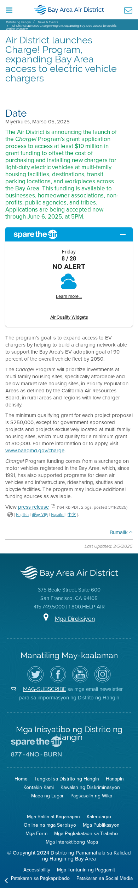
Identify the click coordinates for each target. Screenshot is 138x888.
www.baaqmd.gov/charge (34, 450)
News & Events (48, 22)
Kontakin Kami (38, 787)
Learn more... (69, 296)
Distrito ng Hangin (18, 22)
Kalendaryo (99, 816)
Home (21, 779)
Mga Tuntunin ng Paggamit (86, 870)
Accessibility (36, 870)
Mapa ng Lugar (47, 796)
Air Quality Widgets (69, 317)
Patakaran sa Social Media (104, 878)
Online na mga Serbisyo (50, 825)
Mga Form (36, 833)
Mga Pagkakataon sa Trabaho (86, 833)
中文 (72, 514)
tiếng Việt (40, 514)
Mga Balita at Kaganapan (53, 816)
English (22, 514)
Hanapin (115, 779)
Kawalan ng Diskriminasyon (90, 787)
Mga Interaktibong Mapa (72, 842)
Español (57, 514)
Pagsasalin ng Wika (91, 796)
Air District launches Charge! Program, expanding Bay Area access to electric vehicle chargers (61, 27)
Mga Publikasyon (101, 825)
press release (33, 507)
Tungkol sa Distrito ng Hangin (66, 779)
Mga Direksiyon (75, 619)
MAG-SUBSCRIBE (44, 689)
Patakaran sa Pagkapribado (40, 878)
